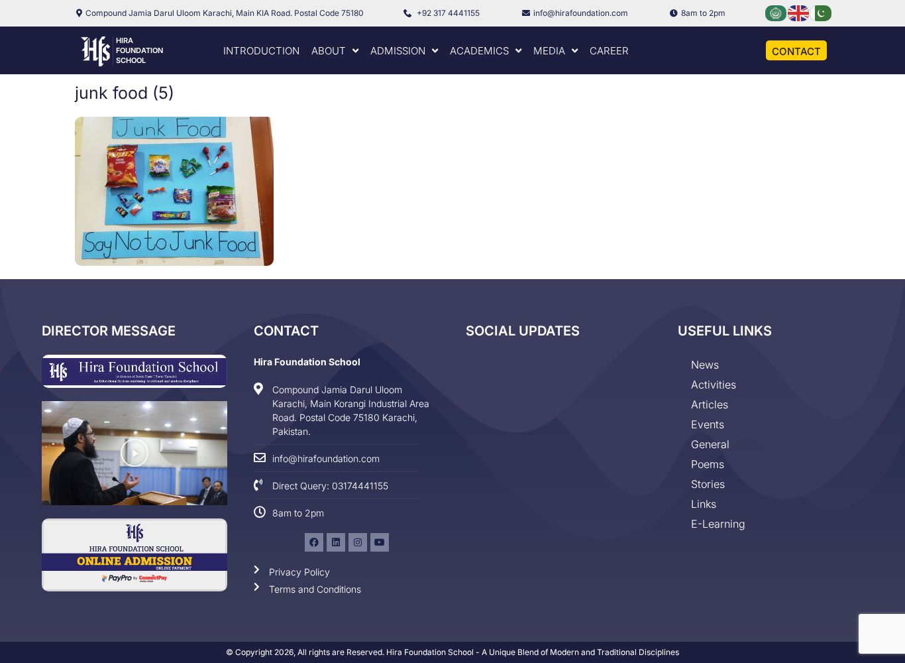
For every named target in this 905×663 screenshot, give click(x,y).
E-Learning (718, 523)
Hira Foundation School (139, 50)
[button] (134, 452)
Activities (713, 384)
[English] (799, 12)
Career (609, 50)
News (705, 364)
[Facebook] (314, 542)
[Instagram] (357, 542)
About (328, 50)
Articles (709, 404)
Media (549, 50)
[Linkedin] (336, 542)
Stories (708, 484)
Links (703, 504)
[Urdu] (821, 12)
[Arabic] (776, 12)
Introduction (261, 50)
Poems (707, 464)
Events (707, 424)
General (710, 444)
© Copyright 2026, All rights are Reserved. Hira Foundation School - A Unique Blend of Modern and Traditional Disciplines (452, 652)
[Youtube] (379, 542)
